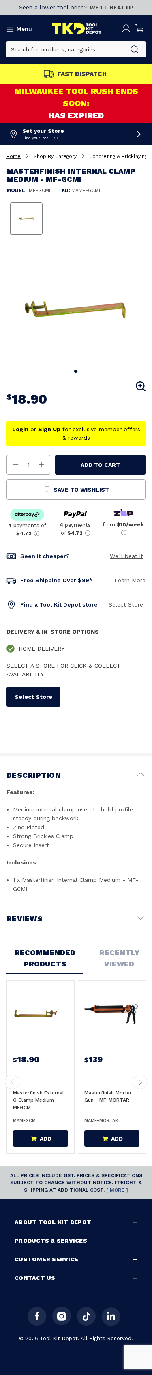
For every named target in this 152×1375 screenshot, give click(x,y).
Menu (24, 29)
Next (140, 1082)
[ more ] (117, 1190)
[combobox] (65, 49)
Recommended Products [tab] (45, 958)
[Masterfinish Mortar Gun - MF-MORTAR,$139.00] (111, 1014)
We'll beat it (126, 556)
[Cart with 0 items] (140, 28)
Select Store (126, 604)
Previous (12, 1082)
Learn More (130, 580)
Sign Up (49, 429)
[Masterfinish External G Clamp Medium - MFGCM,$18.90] (39, 1014)
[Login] (126, 28)
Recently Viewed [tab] (119, 958)
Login (20, 429)
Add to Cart (100, 465)
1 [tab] (76, 371)
